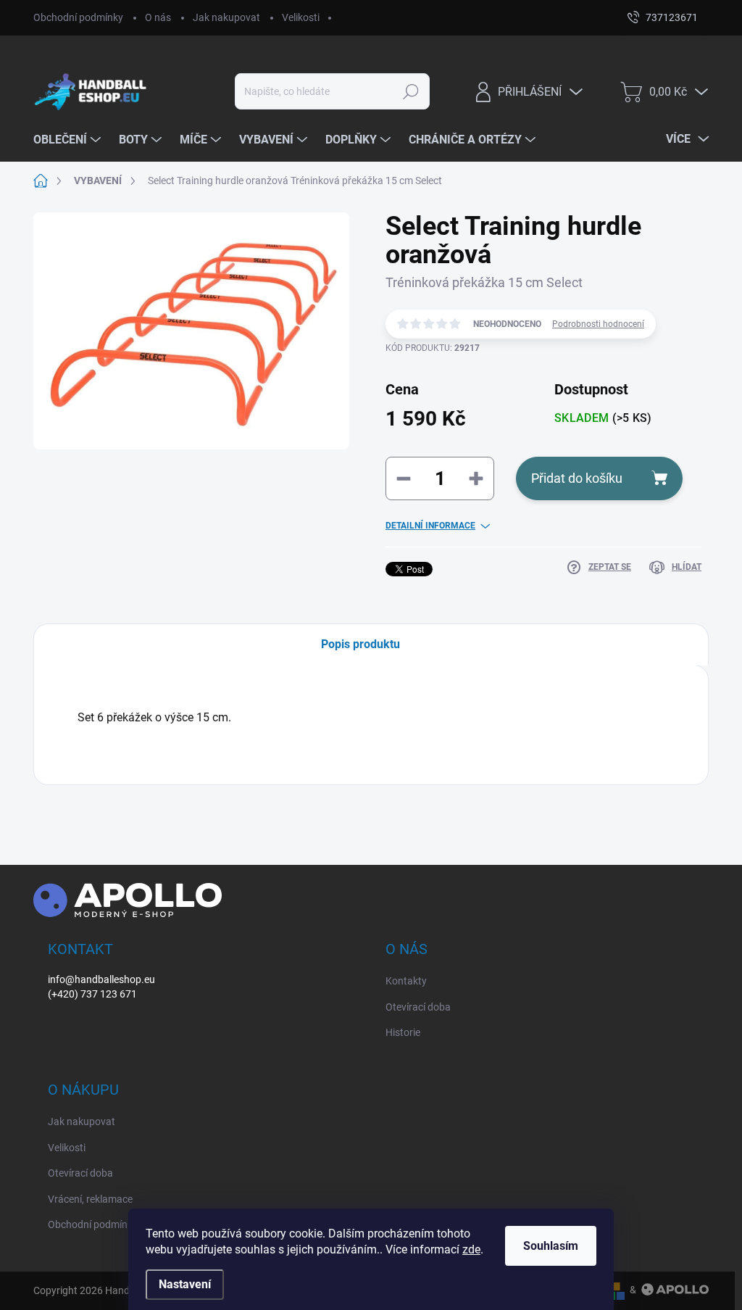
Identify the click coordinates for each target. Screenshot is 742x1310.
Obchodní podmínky (78, 17)
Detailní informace (430, 526)
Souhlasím (550, 1246)
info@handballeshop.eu (101, 979)
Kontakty (406, 981)
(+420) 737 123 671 (92, 994)
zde (471, 1249)
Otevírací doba (418, 1007)
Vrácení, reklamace (90, 1199)
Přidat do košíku (576, 478)
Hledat (410, 91)
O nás (158, 17)
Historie (402, 1032)
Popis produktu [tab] (360, 644)
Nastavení (185, 1284)
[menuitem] (68, 140)
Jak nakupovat (226, 17)
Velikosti (301, 17)
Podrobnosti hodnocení (598, 324)
